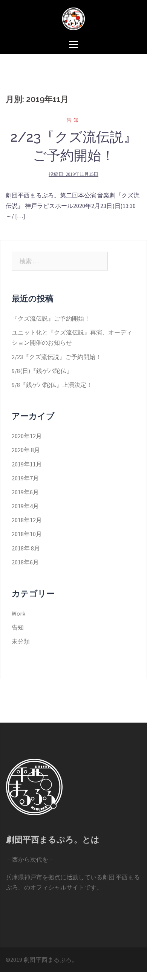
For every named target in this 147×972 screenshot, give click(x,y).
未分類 (21, 641)
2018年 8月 (26, 548)
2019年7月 (25, 478)
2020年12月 (27, 436)
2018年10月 (27, 534)
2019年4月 (25, 506)
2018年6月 (25, 562)
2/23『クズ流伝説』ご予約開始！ (56, 357)
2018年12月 (27, 520)
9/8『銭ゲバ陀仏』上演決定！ (52, 384)
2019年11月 (27, 464)
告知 (73, 120)
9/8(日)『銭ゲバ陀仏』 (42, 370)
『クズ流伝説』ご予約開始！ (51, 318)
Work (18, 613)
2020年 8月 (26, 450)
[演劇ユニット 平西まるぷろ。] (73, 18)
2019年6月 (25, 492)
